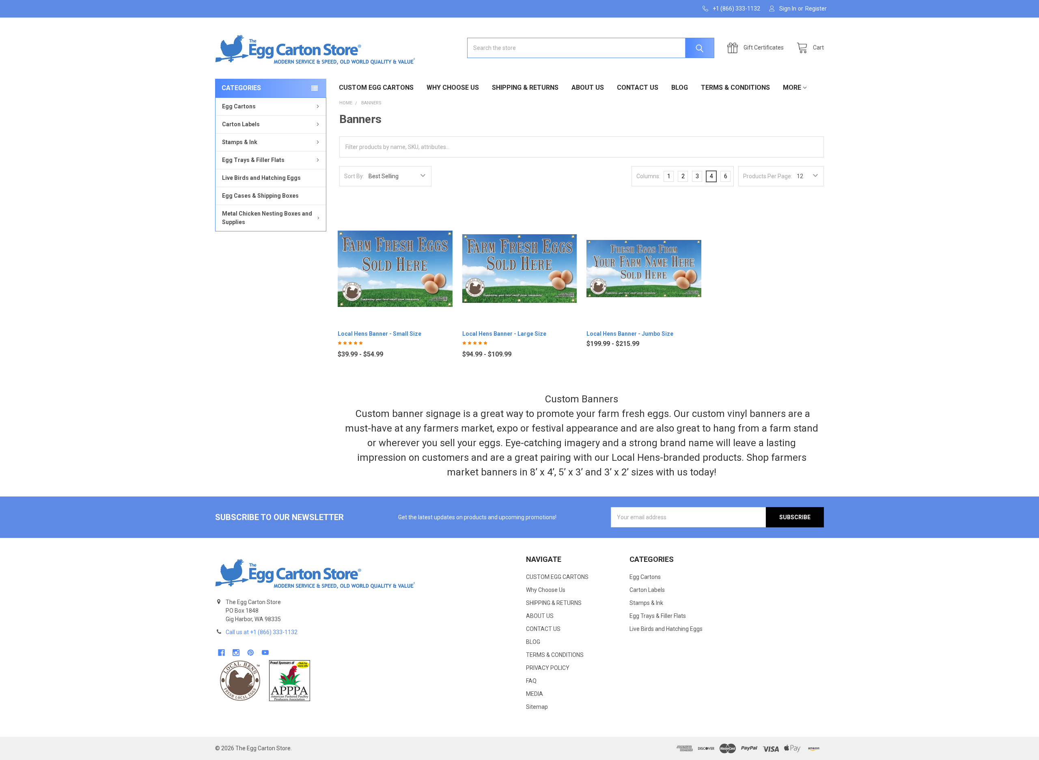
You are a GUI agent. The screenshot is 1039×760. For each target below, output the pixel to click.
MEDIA (534, 694)
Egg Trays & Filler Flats (253, 160)
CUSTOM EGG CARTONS (376, 87)
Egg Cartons (239, 106)
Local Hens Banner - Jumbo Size (629, 333)
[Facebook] (221, 652)
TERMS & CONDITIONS (735, 87)
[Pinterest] (250, 652)
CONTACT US (637, 87)
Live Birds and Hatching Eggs (261, 178)
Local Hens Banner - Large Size (504, 333)
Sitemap (537, 707)
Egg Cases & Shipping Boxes (260, 195)
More (792, 87)
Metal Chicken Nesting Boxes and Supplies (267, 217)
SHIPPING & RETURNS (525, 87)
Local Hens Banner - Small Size (379, 333)
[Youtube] (265, 652)
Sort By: (354, 176)
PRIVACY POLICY (547, 668)
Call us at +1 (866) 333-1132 (261, 632)
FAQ (531, 681)
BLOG (679, 87)
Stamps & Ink (239, 142)
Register (816, 8)
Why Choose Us (453, 87)
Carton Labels (241, 124)
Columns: (648, 176)
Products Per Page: (767, 176)
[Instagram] (236, 652)
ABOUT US (587, 87)
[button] (240, 680)
